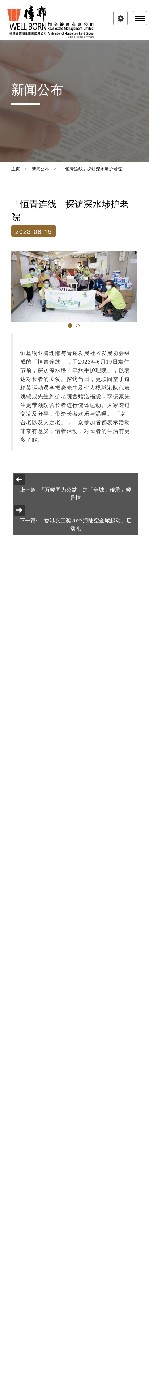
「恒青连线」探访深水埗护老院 (91, 168)
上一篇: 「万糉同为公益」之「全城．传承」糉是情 (75, 493)
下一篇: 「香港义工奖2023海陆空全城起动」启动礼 (76, 524)
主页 (15, 168)
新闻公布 (40, 168)
